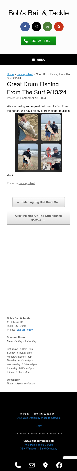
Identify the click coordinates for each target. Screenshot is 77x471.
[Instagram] (36, 26)
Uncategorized (25, 74)
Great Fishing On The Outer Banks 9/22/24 (38, 218)
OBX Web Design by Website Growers (39, 418)
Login (39, 425)
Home (10, 74)
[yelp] (59, 26)
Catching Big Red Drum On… (39, 202)
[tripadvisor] (47, 26)
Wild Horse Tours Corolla (38, 444)
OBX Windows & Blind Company (38, 448)
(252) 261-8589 (24, 329)
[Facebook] (25, 26)
